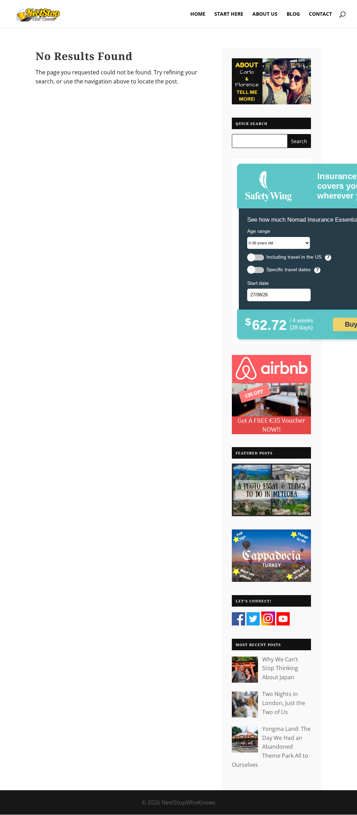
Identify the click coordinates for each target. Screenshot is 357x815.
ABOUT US (265, 14)
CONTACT (320, 14)
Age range (258, 231)
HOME (197, 14)
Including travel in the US (293, 257)
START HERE (228, 14)
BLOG (293, 14)
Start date (258, 283)
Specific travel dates (288, 269)
